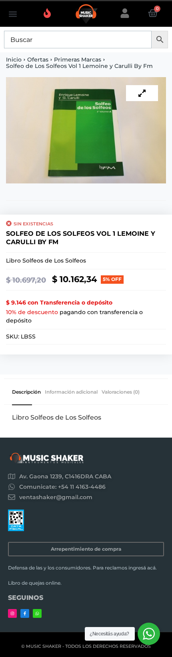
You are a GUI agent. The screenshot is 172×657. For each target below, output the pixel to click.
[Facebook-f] (24, 613)
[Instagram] (12, 613)
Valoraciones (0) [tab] (121, 392)
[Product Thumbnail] (142, 93)
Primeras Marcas (77, 59)
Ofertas (37, 59)
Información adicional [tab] (71, 392)
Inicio (14, 59)
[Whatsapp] (37, 613)
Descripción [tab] (26, 392)
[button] (12, 14)
